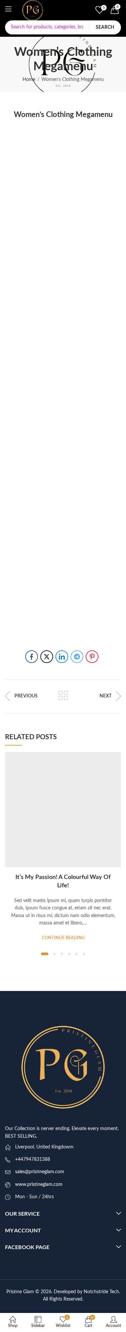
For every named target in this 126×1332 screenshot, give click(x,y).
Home (29, 79)
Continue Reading (63, 938)
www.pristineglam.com (38, 1184)
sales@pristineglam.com (39, 1172)
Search (105, 27)
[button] (45, 954)
